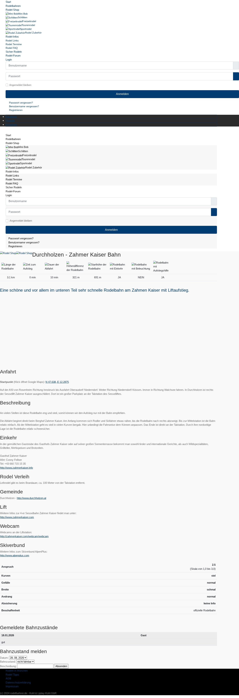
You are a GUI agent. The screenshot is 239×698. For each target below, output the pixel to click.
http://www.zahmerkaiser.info (16, 467)
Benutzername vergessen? (24, 106)
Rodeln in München (17, 670)
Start (8, 1)
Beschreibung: (8, 666)
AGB (8, 678)
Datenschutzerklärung (18, 682)
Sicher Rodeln (14, 51)
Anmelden (122, 93)
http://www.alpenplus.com (14, 555)
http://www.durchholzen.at (31, 498)
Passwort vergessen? (21, 102)
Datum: (4, 657)
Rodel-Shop (12, 9)
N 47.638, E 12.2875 (57, 381)
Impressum (12, 686)
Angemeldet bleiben (20, 85)
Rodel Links (12, 40)
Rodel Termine (14, 44)
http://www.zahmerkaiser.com (17, 517)
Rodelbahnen (13, 5)
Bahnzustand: (8, 661)
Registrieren (16, 110)
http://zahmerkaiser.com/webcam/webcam (24, 536)
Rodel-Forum (13, 55)
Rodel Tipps (12, 674)
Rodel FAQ (12, 47)
